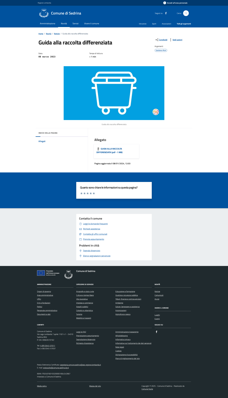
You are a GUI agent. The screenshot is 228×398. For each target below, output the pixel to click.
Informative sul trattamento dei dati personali (133, 343)
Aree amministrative (45, 295)
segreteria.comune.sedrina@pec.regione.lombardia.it (80, 364)
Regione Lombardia (44, 3)
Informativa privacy (123, 339)
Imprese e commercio (84, 302)
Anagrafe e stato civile (85, 291)
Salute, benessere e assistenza (127, 306)
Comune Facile (147, 389)
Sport (154, 23)
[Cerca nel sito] (186, 13)
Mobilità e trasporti (83, 318)
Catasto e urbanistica (84, 310)
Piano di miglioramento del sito (127, 358)
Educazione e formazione (125, 291)
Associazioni (166, 23)
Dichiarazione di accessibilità (126, 354)
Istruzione (142, 23)
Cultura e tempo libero (85, 295)
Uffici (39, 299)
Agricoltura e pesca (122, 314)
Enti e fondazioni (43, 302)
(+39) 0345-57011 (47, 345)
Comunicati (159, 295)
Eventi (157, 318)
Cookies (118, 350)
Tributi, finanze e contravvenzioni (128, 299)
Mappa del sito (95, 386)
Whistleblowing (121, 335)
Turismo (79, 314)
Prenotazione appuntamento (87, 335)
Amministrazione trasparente (126, 331)
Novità (48, 33)
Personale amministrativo (47, 310)
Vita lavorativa (82, 299)
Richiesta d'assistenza (85, 343)
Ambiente (119, 302)
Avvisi (157, 299)
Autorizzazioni (120, 310)
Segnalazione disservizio (85, 339)
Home (40, 33)
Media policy (42, 386)
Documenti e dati (43, 314)
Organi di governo (44, 291)
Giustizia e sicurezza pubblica (126, 295)
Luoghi (157, 315)
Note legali (119, 347)
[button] (175, 3)
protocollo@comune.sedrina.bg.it (56, 367)
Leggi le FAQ (81, 331)
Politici (39, 306)
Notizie (57, 33)
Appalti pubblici (82, 306)
